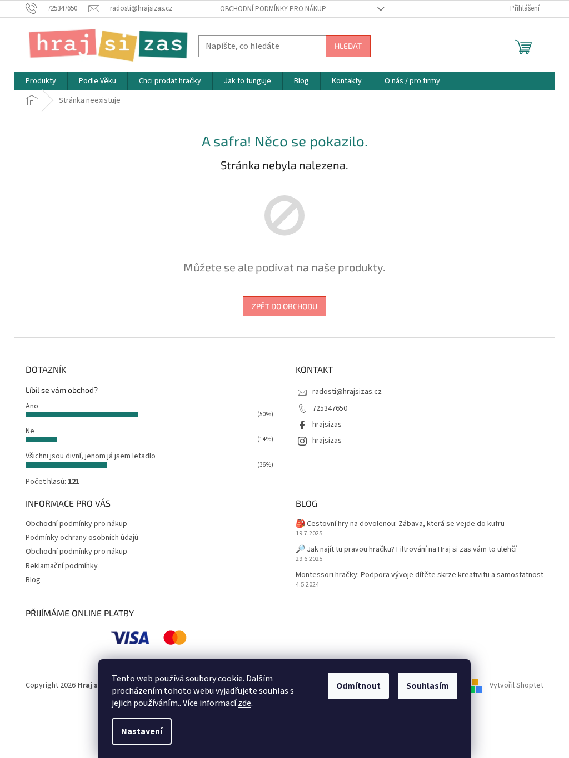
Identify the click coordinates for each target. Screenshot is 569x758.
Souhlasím (427, 686)
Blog (33, 579)
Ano (32, 406)
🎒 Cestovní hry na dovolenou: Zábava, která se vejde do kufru (400, 524)
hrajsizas (327, 424)
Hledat (348, 45)
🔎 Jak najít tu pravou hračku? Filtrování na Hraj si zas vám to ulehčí (406, 549)
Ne (30, 431)
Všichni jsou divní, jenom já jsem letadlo (91, 456)
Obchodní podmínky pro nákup (273, 9)
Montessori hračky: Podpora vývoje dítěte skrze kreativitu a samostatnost (419, 575)
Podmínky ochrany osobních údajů (82, 537)
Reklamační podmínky (62, 566)
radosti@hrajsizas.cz (347, 391)
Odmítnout (358, 686)
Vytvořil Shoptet (516, 685)
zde (244, 703)
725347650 (329, 408)
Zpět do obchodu (284, 306)
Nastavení (141, 731)
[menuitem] (40, 81)
